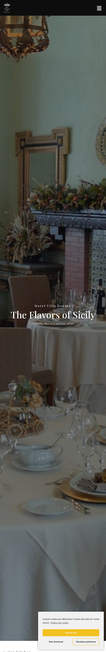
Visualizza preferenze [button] (86, 642)
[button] (99, 8)
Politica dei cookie (59, 623)
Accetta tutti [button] (71, 633)
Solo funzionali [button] (56, 642)
